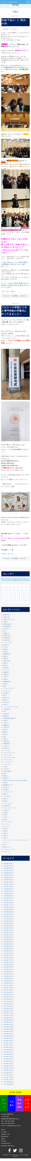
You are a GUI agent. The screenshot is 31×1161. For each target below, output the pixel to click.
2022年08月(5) (9, 967)
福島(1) (5, 700)
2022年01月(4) (9, 983)
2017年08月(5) (9, 1084)
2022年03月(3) (9, 978)
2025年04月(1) (9, 896)
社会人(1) (6, 787)
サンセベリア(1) (8, 688)
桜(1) (5, 845)
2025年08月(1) (9, 889)
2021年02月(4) (9, 1008)
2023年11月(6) (9, 932)
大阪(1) (5, 720)
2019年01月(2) (9, 1063)
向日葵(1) (6, 693)
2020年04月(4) (9, 1031)
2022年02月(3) (9, 981)
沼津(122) (6, 615)
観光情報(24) (7, 626)
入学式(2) (6, 714)
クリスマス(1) (7, 822)
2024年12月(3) (9, 903)
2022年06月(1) (9, 971)
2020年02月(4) (9, 1036)
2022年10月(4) (9, 962)
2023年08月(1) (9, 939)
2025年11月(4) (9, 884)
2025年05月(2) (9, 893)
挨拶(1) (5, 732)
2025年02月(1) (9, 898)
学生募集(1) (7, 638)
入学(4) (5, 647)
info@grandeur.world (14, 1126)
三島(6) (5, 622)
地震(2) (5, 679)
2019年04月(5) (9, 1056)
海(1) (5, 711)
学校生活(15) (7, 635)
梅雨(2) (5, 658)
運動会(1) (6, 716)
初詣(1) (5, 831)
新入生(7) (6, 645)
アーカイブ (8, 858)
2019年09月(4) (9, 1047)
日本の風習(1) (7, 771)
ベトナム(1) (7, 764)
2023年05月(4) (9, 946)
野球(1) (5, 815)
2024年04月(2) (9, 921)
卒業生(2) (6, 633)
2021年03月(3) (9, 1006)
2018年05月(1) (9, 1073)
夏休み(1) (6, 697)
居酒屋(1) (6, 672)
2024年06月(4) (9, 916)
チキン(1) (6, 826)
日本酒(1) (6, 668)
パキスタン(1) (7, 760)
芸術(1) (5, 794)
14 (23, 592)
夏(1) (5, 686)
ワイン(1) (6, 670)
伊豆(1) (5, 782)
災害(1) (5, 684)
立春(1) (5, 838)
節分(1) (5, 734)
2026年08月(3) (9, 863)
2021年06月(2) (9, 999)
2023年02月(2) (9, 953)
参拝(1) (5, 833)
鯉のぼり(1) (7, 847)
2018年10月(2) (9, 1070)
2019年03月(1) (9, 1059)
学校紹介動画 (19, 1103)
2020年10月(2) (9, 1017)
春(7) (5, 631)
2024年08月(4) (9, 912)
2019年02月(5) (9, 1061)
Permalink (6, 296)
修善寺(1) (6, 778)
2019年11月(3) (9, 1043)
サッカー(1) (7, 851)
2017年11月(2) (9, 1077)
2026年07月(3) (9, 866)
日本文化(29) (7, 624)
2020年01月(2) (9, 1038)
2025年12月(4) (9, 882)
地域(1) (5, 776)
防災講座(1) (7, 805)
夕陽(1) (5, 812)
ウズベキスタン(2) (9, 757)
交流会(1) (6, 789)
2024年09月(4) (9, 909)
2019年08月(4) (9, 1050)
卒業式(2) (6, 741)
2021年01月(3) (9, 1011)
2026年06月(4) (9, 868)
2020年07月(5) (9, 1024)
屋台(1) (5, 835)
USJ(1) (5, 723)
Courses (4, 1132)
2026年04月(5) (9, 873)
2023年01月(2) (9, 955)
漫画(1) (5, 656)
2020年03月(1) (9, 1033)
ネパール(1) (7, 750)
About (3, 1129)
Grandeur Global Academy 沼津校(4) (15, 780)
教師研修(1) (7, 654)
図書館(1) (6, 725)
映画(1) (5, 801)
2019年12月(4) (9, 1040)
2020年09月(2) (9, 1020)
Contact (3, 1141)
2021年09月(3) (9, 992)
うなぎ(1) (6, 769)
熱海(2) (5, 651)
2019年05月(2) (9, 1054)
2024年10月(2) (9, 907)
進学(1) (5, 663)
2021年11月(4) (9, 988)
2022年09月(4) (9, 965)
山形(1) (5, 739)
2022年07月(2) (9, 969)
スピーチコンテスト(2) (10, 707)
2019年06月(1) (9, 1052)
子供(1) (5, 817)
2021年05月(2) (9, 1001)
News (3, 1139)
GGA (7, 291)
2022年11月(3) (9, 960)
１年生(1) (6, 746)
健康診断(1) (7, 743)
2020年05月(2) (9, 1029)
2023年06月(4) (9, 944)
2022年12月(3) (9, 958)
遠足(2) (5, 649)
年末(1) (5, 828)
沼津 (3, 291)
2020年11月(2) (9, 1015)
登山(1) (5, 704)
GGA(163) (6, 617)
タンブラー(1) (7, 792)
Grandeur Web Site (7, 1146)
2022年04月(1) (9, 976)
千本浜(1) (6, 810)
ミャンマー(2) (7, 642)
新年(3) (5, 730)
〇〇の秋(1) (7, 796)
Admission (4, 1136)
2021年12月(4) (9, 985)
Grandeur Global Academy (9, 2)
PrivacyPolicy (6, 1143)
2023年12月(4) (9, 930)
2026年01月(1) (9, 880)
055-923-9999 (9, 1121)
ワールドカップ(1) (9, 849)
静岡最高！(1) (7, 785)
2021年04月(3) (9, 1004)
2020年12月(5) (9, 1013)
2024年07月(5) (9, 914)
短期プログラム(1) (9, 619)
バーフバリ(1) (7, 803)
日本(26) (6, 629)
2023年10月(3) (9, 935)
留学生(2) (6, 748)
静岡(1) (5, 665)
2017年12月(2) (9, 1075)
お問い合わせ (27, 1103)
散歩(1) (5, 799)
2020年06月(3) (9, 1027)
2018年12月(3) (9, 1066)
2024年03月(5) (9, 923)
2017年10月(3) (9, 1079)
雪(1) (5, 737)
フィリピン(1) (7, 762)
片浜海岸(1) (7, 709)
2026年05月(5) (9, 870)
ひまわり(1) (7, 691)
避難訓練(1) (7, 681)
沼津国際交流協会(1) (9, 718)
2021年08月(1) (9, 994)
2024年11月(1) (9, 905)
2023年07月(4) (9, 942)
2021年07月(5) (9, 997)
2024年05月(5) (9, 919)
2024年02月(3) (9, 926)
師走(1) (5, 819)
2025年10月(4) (9, 886)
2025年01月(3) (9, 900)
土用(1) (5, 766)
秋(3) (5, 773)
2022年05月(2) (9, 974)
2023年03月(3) (9, 951)
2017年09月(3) (9, 1082)
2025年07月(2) (9, 891)
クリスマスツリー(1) (9, 808)
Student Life (5, 1134)
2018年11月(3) (9, 1068)
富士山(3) (6, 702)
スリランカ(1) (7, 755)
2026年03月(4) (9, 875)
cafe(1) (5, 677)
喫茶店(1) (6, 674)
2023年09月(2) (9, 937)
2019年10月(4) (9, 1045)
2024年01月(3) (9, 928)
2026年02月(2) (9, 877)
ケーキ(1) (6, 824)
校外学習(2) (7, 661)
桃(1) (5, 695)
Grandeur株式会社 (7, 1114)
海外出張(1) (7, 640)
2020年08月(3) (9, 1022)
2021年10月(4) (9, 990)
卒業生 (12, 291)
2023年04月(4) (9, 948)
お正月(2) (6, 727)
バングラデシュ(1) (9, 753)
